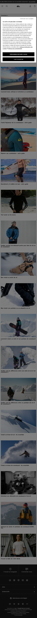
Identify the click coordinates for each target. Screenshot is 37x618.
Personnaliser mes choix (18, 54)
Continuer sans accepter (26, 18)
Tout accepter (18, 59)
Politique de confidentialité (15, 48)
